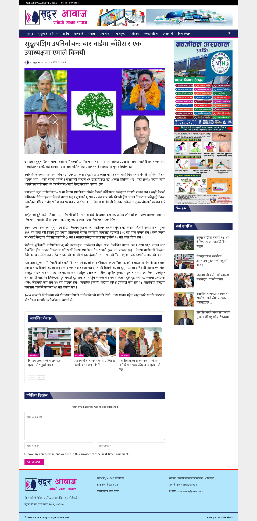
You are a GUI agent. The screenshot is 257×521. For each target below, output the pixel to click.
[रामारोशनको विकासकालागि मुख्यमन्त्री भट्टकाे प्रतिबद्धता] (184, 317)
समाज (91, 33)
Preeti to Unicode (70, 3)
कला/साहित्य (151, 33)
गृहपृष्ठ (30, 33)
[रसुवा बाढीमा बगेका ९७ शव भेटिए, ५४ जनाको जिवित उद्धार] (184, 242)
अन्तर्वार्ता (168, 33)
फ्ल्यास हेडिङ (33, 355)
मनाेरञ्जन (134, 33)
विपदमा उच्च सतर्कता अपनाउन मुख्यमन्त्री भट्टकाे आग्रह (212, 261)
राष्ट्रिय (66, 33)
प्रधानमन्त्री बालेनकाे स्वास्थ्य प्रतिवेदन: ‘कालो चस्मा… (213, 277)
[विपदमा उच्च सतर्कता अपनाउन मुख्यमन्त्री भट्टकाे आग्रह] (49, 342)
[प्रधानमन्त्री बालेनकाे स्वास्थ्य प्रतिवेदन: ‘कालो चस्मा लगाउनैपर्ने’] (95, 342)
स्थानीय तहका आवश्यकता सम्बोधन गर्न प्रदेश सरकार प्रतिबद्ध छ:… (212, 298)
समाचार (104, 33)
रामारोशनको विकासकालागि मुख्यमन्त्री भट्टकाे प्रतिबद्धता (213, 315)
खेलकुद (120, 33)
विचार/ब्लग (184, 33)
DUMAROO (227, 517)
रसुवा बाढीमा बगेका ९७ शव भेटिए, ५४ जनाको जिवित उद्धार (213, 242)
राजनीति (78, 33)
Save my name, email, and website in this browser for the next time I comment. (78, 454)
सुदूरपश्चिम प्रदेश (46, 33)
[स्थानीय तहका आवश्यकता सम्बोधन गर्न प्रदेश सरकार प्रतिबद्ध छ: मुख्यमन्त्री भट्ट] (140, 342)
